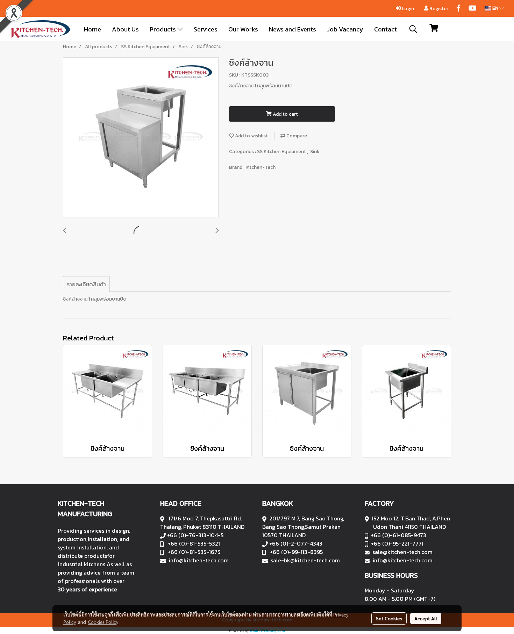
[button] (413, 29)
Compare (296, 135)
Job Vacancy (345, 29)
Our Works (243, 29)
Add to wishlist (251, 135)
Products (163, 29)
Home (92, 29)
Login (407, 8)
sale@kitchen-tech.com (402, 552)
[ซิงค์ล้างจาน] (140, 138)
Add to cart (285, 114)
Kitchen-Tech (260, 167)
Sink (315, 151)
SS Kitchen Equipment (282, 151)
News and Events (292, 29)
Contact (385, 29)
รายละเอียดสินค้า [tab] (86, 284)
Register (438, 8)
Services (205, 29)
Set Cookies (389, 618)
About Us (125, 29)
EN (495, 8)
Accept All (425, 618)
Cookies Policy (103, 622)
